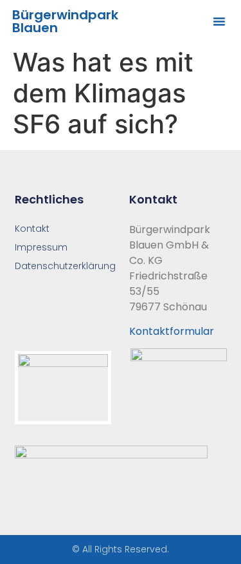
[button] (219, 21)
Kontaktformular (171, 331)
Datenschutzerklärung (63, 265)
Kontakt (32, 228)
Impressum (41, 247)
